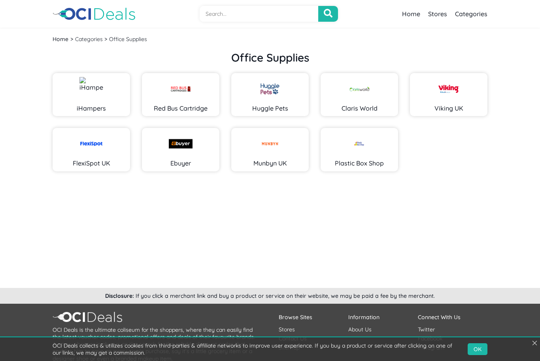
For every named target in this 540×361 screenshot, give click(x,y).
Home (411, 14)
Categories (471, 14)
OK (477, 349)
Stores (437, 14)
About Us (360, 329)
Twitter (426, 329)
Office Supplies (128, 39)
